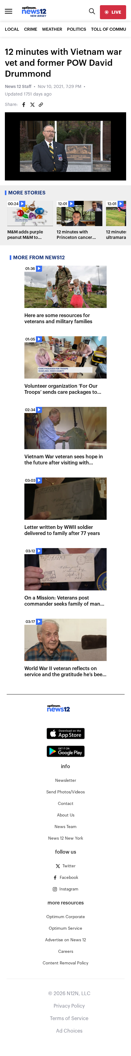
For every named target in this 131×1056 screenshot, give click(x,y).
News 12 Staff (18, 87)
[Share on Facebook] (23, 104)
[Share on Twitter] (32, 104)
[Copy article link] (40, 104)
